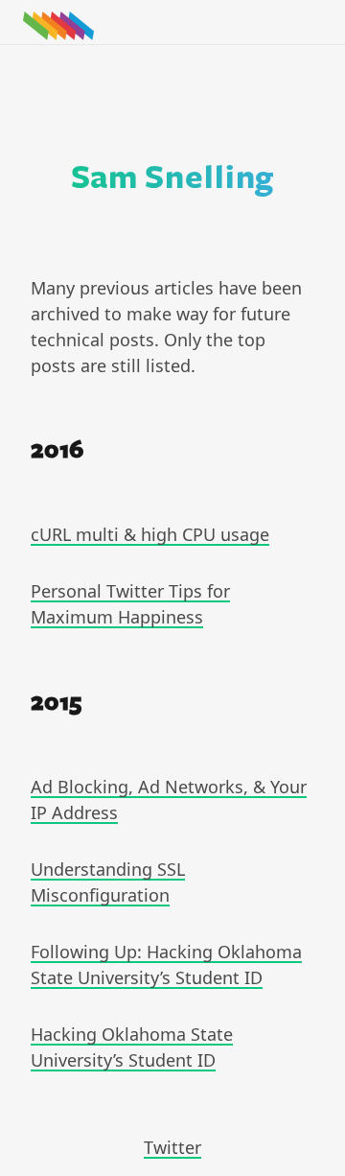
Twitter (172, 1147)
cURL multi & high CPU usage (150, 534)
